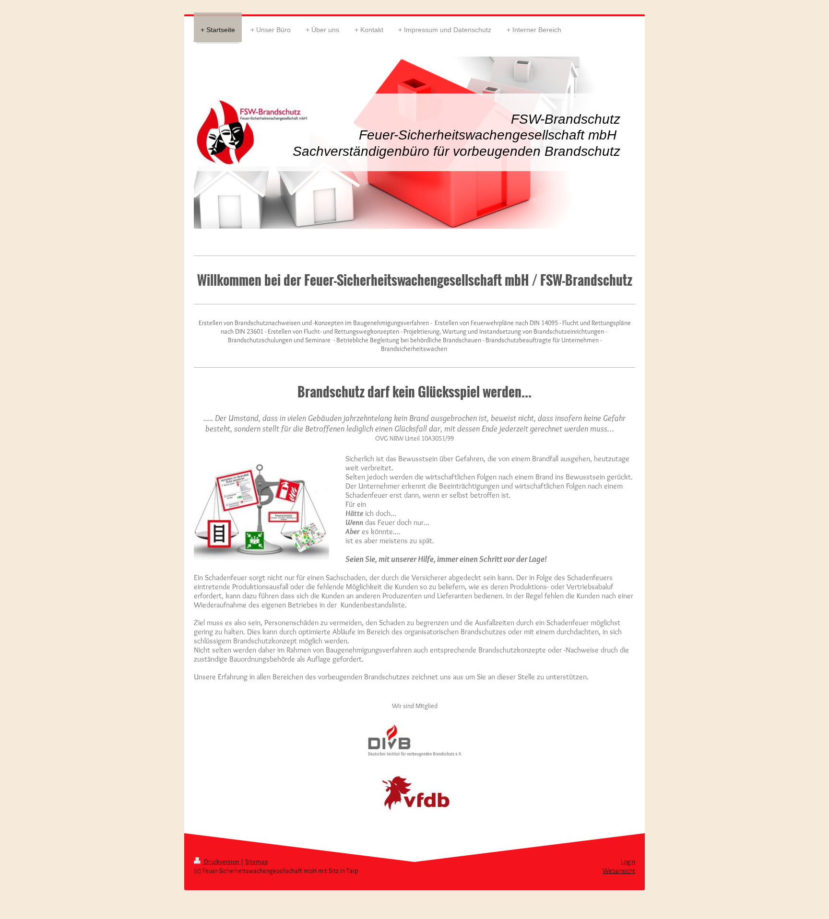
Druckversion (221, 861)
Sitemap (256, 861)
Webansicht (619, 870)
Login (628, 861)
